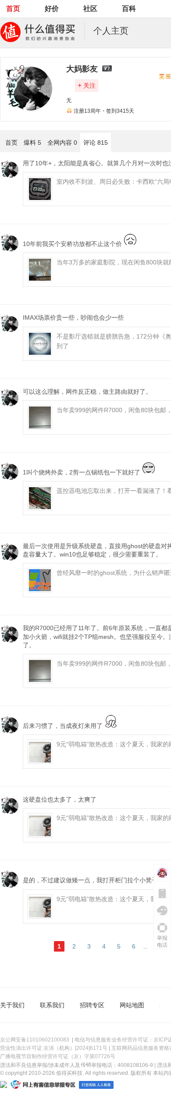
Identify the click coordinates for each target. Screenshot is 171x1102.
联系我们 (52, 1005)
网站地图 (132, 1005)
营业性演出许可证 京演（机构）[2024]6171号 (53, 1048)
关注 (87, 85)
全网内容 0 (62, 142)
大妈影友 (82, 68)
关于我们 (12, 1005)
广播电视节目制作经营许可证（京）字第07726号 (57, 1056)
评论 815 (95, 142)
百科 (129, 8)
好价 (52, 8)
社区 (90, 8)
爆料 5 (32, 142)
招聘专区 (92, 1005)
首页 (13, 8)
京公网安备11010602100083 (34, 1040)
